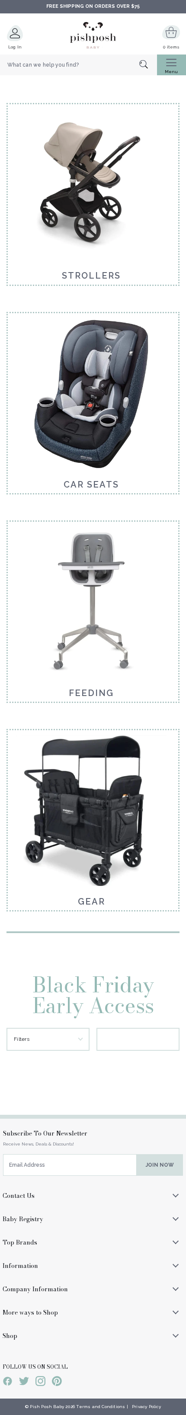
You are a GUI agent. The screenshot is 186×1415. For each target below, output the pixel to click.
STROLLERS (91, 275)
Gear (91, 901)
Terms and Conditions (100, 1406)
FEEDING (91, 693)
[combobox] (78, 65)
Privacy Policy (146, 1406)
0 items (171, 47)
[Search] (148, 65)
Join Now (160, 1165)
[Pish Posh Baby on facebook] (8, 1382)
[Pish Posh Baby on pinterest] (57, 1382)
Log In (15, 47)
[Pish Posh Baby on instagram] (40, 1382)
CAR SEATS (91, 484)
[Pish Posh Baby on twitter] (24, 1382)
